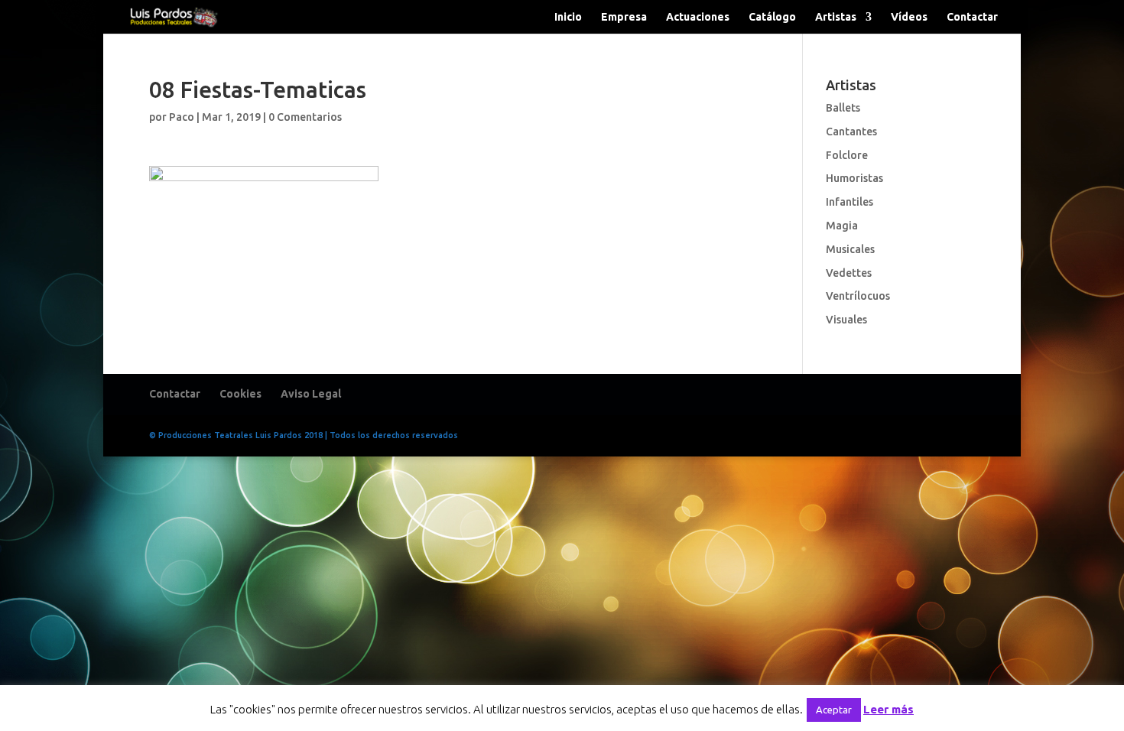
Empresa (624, 17)
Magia (842, 225)
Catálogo (772, 17)
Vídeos (909, 17)
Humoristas (854, 178)
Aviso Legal (311, 394)
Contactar (972, 17)
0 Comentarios (305, 117)
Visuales (846, 320)
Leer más (888, 709)
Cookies (240, 394)
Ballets (843, 108)
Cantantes (851, 131)
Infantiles (849, 202)
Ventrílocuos (858, 296)
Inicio (568, 17)
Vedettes (849, 273)
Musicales (850, 249)
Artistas (835, 17)
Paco (181, 117)
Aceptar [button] (834, 709)
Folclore (847, 155)
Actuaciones (697, 17)
